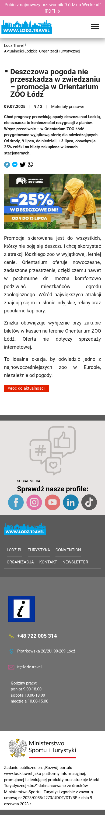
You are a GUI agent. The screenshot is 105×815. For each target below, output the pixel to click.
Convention (68, 550)
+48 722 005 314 (37, 635)
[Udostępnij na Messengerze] (15, 165)
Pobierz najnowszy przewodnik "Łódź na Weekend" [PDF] (53, 8)
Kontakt (48, 562)
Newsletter (75, 562)
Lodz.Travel (13, 45)
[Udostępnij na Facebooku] (7, 165)
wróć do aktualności (26, 388)
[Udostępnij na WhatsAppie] (30, 165)
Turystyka (39, 550)
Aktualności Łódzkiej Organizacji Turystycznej (42, 51)
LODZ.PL (14, 550)
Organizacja (20, 562)
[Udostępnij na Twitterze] (23, 165)
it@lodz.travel (29, 667)
